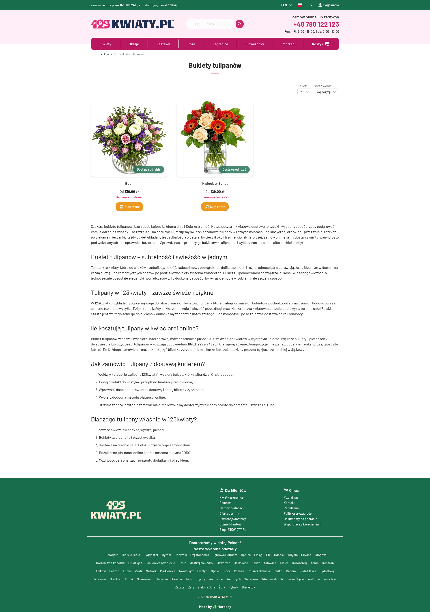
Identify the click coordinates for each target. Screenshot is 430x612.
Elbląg (258, 555)
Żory (222, 587)
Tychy (201, 579)
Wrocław (330, 579)
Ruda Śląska (307, 571)
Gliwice (306, 555)
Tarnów (177, 579)
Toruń (189, 579)
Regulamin (291, 508)
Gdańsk (279, 555)
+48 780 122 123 (316, 24)
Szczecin (162, 579)
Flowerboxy (254, 44)
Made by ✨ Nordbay (215, 606)
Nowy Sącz (186, 571)
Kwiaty (106, 44)
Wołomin (313, 579)
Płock (226, 571)
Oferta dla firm (229, 513)
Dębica (246, 555)
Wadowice (216, 579)
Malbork (151, 571)
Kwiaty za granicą (231, 497)
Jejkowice (241, 563)
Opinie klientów (230, 524)
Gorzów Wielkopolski (110, 563)
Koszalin (328, 563)
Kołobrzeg (299, 563)
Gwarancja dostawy (232, 519)
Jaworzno (223, 563)
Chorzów (181, 555)
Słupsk (128, 579)
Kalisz (256, 563)
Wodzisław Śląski (292, 579)
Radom (291, 571)
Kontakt (289, 503)
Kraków (100, 571)
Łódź (138, 571)
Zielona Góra (206, 587)
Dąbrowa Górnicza (225, 555)
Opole (215, 571)
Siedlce (115, 579)
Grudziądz (135, 563)
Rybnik (233, 587)
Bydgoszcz (151, 555)
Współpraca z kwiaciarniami (303, 524)
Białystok (248, 587)
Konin (314, 563)
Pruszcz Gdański (259, 571)
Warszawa (251, 579)
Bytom (166, 555)
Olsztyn (202, 571)
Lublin (127, 571)
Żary (191, 587)
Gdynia (293, 555)
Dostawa (225, 503)
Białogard (111, 555)
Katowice (269, 563)
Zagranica (220, 44)
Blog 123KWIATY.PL (232, 530)
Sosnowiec (144, 579)
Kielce (284, 563)
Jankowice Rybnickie (160, 563)
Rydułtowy (327, 571)
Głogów (320, 555)
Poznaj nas (291, 497)
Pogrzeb (288, 44)
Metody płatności (231, 508)
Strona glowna (102, 54)
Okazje (134, 44)
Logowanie (331, 5)
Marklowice (168, 571)
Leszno (114, 571)
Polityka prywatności (298, 513)
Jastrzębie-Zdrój (201, 563)
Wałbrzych (233, 579)
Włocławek (269, 579)
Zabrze (180, 587)
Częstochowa (199, 555)
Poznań (239, 571)
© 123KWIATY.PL (215, 597)
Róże (191, 44)
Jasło (183, 563)
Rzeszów (100, 579)
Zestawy (163, 44)
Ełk (268, 555)
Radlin (278, 571)
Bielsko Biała (131, 555)
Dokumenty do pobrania (300, 519)
